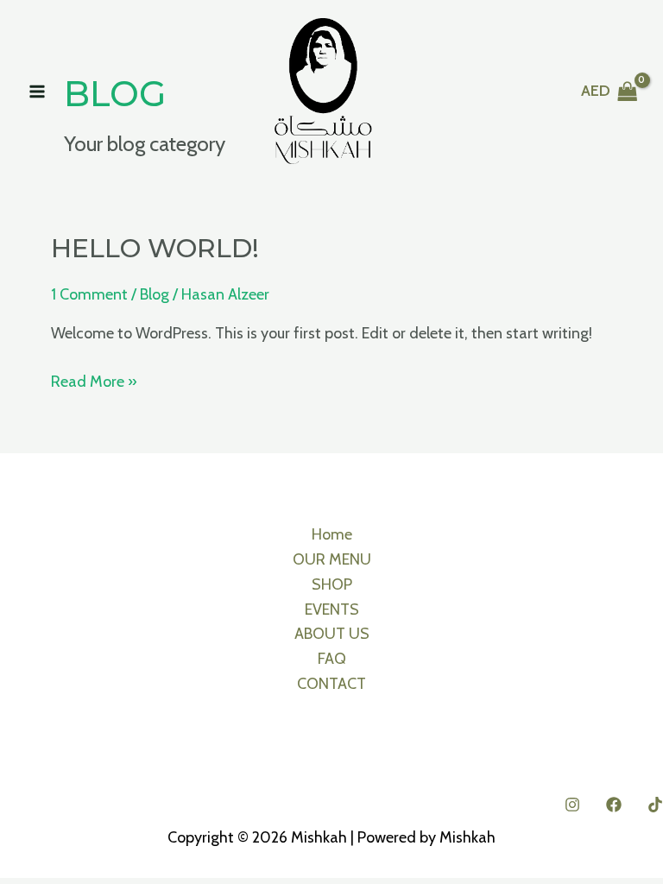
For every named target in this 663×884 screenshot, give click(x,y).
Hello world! (155, 248)
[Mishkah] (324, 91)
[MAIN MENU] (36, 91)
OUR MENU (332, 559)
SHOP (332, 584)
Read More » (94, 380)
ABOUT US (331, 633)
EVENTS (332, 609)
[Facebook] (614, 804)
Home (332, 534)
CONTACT (331, 683)
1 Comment (89, 294)
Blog (154, 294)
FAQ (332, 658)
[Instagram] (572, 804)
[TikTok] (655, 804)
